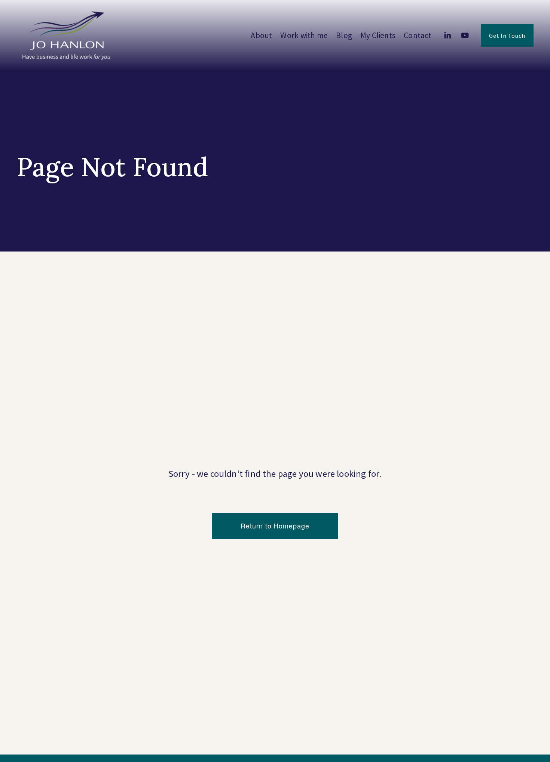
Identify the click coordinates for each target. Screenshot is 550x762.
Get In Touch (507, 35)
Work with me (304, 35)
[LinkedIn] (447, 35)
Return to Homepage (275, 525)
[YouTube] (465, 35)
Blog (344, 35)
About (261, 35)
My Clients (377, 35)
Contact (418, 35)
